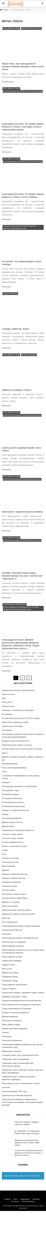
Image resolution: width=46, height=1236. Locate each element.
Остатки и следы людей (12, 834)
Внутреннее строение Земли (14, 894)
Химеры (5, 814)
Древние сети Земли (10, 902)
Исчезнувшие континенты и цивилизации (19, 786)
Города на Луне (8, 965)
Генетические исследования (14, 942)
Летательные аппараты (12, 1020)
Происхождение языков (12, 957)
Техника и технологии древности (15, 1012)
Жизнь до (6, 918)
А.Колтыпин (6, 152)
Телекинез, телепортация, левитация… (18, 710)
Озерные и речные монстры (14, 878)
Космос (5, 850)
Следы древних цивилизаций (14, 984)
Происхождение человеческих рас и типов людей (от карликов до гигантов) (21, 608)
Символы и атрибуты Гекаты (16, 389)
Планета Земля (8, 890)
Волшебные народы (10, 794)
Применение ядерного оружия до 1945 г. (18, 914)
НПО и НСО (7, 702)
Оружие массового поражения (14, 1028)
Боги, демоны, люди (11, 28)
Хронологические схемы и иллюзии (17, 745)
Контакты (15, 1201)
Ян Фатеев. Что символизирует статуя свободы (21, 263)
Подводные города (10, 977)
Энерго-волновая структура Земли (16, 910)
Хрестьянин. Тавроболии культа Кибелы (22, 511)
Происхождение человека (13, 946)
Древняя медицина (10, 1016)
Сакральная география (11, 961)
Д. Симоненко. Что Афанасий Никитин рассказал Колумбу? (27, 1132)
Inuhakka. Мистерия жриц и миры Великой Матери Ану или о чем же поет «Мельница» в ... (22, 575)
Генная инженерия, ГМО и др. (14, 1091)
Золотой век (7, 730)
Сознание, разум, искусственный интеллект (20, 1055)
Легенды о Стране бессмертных (15, 810)
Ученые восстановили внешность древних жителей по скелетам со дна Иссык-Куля (29, 1152)
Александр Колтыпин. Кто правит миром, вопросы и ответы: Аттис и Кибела (23, 195)
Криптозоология (8, 866)
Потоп (4, 772)
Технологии (6, 1036)
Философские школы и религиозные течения (22, 415)
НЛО (4, 698)
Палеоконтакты (8, 706)
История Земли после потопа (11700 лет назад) (23, 91)
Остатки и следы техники (12, 838)
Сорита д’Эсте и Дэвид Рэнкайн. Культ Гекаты (21, 449)
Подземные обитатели (11, 882)
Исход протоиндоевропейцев (14, 768)
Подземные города (10, 981)
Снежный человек (9, 886)
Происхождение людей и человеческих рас (20, 938)
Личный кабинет (28, 1201)
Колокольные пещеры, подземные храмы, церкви (23, 992)
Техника (5, 1032)
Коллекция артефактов (11, 818)
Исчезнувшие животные (12, 798)
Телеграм (36, 1199)
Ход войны (6, 934)
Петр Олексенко (8, 82)
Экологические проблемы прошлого (17, 1095)
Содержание (25, 1199)
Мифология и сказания (31, 28)
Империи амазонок (10, 764)
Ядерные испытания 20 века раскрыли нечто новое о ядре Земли (27, 1142)
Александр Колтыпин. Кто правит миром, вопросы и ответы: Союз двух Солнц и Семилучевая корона (23, 126)
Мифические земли (10, 973)
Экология (6, 1087)
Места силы (7, 969)
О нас (15, 1199)
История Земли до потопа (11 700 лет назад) (20, 718)
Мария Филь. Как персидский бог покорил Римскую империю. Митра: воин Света (23, 66)
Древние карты (8, 826)
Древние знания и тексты (12, 822)
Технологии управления (12, 1040)
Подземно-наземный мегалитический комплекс (22, 1000)
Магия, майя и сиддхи (11, 1024)
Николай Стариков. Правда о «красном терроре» (27, 1123)
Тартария (6, 782)
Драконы (5, 870)
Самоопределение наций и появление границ (21, 926)
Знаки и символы (10, 294)
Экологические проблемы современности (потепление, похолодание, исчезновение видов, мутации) (22, 1102)
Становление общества (12, 930)
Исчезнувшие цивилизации (14, 604)
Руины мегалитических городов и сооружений (21, 1005)
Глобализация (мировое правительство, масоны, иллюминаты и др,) (19, 227)
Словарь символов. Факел (15, 328)
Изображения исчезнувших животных (18, 830)
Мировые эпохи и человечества (15, 741)
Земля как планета (10, 906)
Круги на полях (8, 694)
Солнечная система (10, 862)
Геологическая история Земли (14, 898)
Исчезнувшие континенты (13, 802)
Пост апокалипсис (9, 922)
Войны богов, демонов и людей (15, 722)
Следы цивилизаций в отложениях (16, 1008)
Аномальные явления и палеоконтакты (18, 690)
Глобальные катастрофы (12, 726)
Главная (7, 1199)
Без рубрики (7, 714)
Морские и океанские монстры (15, 874)
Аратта (5, 753)
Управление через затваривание (15, 1059)
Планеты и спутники (10, 858)
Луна (4, 854)
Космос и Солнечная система (14, 846)
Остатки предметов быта (12, 842)
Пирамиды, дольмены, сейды (14, 997)
